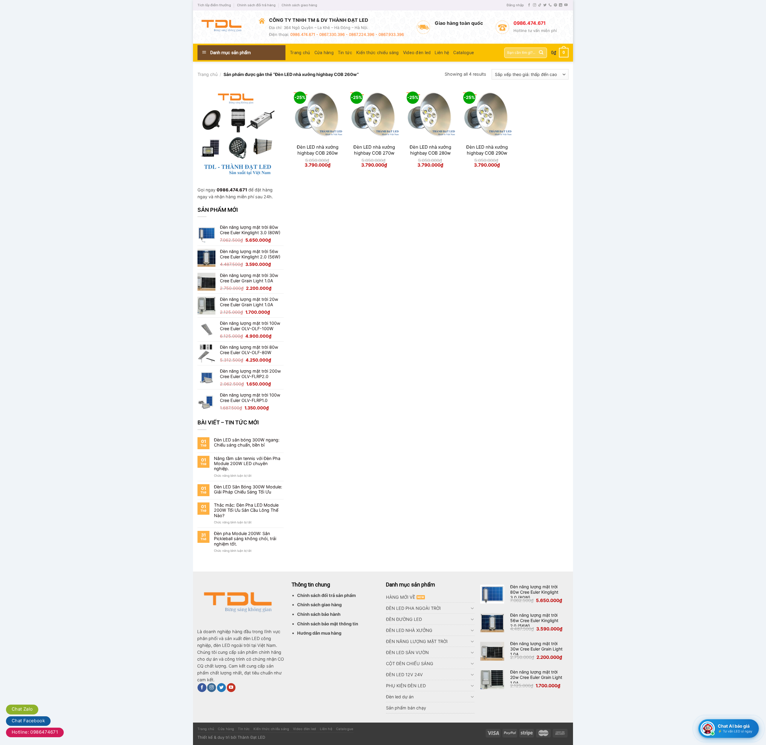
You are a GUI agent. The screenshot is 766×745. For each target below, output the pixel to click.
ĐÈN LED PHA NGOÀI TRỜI (413, 608)
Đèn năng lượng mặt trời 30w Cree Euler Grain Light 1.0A (536, 649)
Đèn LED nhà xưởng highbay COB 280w (430, 150)
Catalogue (463, 52)
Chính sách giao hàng (299, 5)
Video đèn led (417, 52)
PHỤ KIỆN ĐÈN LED (406, 685)
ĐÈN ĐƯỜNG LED (404, 619)
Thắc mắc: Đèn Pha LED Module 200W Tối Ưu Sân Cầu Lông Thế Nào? (246, 510)
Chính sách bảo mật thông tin (327, 623)
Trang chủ (300, 52)
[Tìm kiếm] (541, 52)
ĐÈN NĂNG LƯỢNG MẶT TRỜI (417, 641)
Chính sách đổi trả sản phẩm (326, 595)
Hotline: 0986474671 (35, 732)
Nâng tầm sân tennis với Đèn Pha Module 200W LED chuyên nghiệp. (247, 463)
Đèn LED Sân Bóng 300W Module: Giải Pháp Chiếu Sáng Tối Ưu (248, 489)
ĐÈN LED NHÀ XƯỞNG (409, 630)
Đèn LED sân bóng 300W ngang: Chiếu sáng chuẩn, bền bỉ (246, 442)
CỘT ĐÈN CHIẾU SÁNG (409, 663)
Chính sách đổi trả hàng (256, 5)
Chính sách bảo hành (319, 614)
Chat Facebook (28, 720)
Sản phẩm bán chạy (406, 707)
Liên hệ (442, 52)
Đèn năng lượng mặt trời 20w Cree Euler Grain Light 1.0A (536, 677)
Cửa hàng (324, 52)
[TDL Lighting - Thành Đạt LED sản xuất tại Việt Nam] (223, 27)
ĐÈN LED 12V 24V (404, 674)
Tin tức (345, 52)
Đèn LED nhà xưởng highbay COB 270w (374, 150)
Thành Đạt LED (251, 737)
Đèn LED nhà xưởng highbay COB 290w (487, 150)
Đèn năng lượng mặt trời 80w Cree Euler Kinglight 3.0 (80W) (534, 592)
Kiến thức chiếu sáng (377, 52)
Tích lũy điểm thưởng (214, 5)
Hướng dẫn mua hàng (319, 633)
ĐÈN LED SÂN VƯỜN (407, 652)
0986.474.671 (232, 189)
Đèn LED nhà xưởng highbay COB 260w (317, 150)
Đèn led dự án (400, 696)
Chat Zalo (22, 709)
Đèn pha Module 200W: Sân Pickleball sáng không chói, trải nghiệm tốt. (245, 538)
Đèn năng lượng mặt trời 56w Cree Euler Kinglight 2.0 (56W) (534, 620)
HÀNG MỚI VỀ (400, 597)
